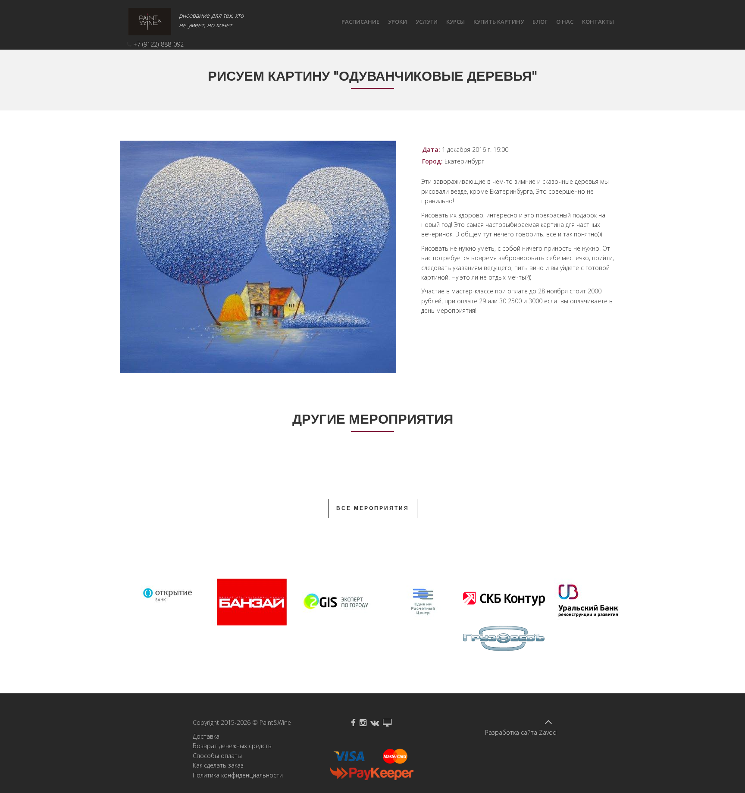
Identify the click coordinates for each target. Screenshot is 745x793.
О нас (564, 21)
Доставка (206, 736)
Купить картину (498, 21)
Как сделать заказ (218, 765)
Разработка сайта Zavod (521, 732)
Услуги (427, 21)
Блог (540, 21)
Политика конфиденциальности (238, 775)
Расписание (360, 21)
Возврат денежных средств (232, 746)
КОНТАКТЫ (598, 21)
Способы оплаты (217, 756)
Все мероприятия (372, 508)
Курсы (455, 21)
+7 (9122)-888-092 (158, 44)
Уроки (397, 21)
